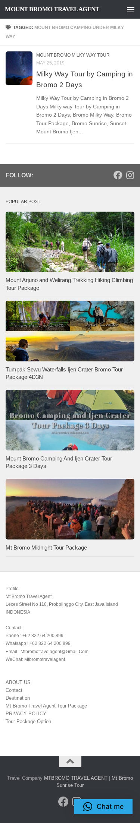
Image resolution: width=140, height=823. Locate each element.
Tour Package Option (28, 721)
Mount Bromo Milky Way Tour (73, 55)
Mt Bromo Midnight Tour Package (46, 548)
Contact (14, 690)
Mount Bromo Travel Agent (52, 9)
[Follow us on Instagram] (129, 175)
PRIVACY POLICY (26, 713)
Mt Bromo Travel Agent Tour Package (46, 706)
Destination (18, 698)
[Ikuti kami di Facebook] (117, 175)
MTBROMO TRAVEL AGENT (76, 778)
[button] (103, 806)
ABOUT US (18, 682)
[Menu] (130, 9)
